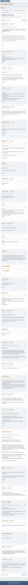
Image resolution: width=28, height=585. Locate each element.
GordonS (5, 342)
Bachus (5, 251)
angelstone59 (6, 266)
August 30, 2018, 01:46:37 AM (7, 378)
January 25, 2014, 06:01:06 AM (7, 180)
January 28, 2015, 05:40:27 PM (7, 237)
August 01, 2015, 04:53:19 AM (7, 280)
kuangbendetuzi (7, 533)
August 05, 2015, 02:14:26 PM (7, 294)
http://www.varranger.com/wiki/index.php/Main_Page (13, 317)
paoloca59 (5, 178)
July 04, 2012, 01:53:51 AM (7, 25)
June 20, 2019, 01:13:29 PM (6, 469)
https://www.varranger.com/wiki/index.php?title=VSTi (12, 421)
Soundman (6, 520)
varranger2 (6, 279)
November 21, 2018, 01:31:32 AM (7, 411)
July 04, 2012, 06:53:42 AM (6, 53)
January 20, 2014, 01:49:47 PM (7, 165)
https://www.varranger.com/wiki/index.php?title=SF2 (12, 417)
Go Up (2, 574)
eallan (4, 488)
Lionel (4, 68)
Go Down (3, 20)
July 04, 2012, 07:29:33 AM (6, 69)
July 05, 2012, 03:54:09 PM (6, 89)
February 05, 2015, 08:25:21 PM (7, 253)
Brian (4, 88)
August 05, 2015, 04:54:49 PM (7, 312)
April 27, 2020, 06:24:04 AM (6, 522)
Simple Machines (17, 583)
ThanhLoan (6, 376)
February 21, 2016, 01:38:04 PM (7, 365)
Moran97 (5, 293)
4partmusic (6, 24)
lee (4, 204)
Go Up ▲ (18, 582)
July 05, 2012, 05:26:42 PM (6, 108)
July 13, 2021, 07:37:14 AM (6, 535)
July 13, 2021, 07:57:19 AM (6, 548)
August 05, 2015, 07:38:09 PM (7, 331)
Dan (4, 51)
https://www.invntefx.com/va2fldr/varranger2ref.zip (12, 458)
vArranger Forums (7, 4)
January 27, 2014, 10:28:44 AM (7, 193)
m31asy (5, 559)
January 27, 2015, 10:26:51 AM (7, 225)
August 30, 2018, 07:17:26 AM (7, 396)
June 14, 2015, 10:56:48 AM (6, 268)
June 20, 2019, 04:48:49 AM (6, 433)
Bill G (4, 163)
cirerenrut (5, 191)
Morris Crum (6, 122)
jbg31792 (5, 141)
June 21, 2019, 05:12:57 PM (6, 489)
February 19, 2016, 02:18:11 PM (7, 344)
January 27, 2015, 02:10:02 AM (7, 206)
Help (9, 582)
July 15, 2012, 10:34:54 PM (6, 124)
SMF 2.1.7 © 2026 (11, 583)
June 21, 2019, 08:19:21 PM (6, 503)
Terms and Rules (13, 582)
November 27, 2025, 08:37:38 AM (7, 561)
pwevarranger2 (7, 431)
